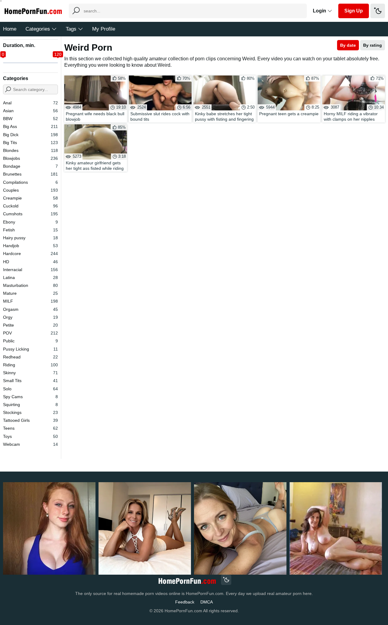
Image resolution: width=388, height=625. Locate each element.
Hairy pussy (30, 237)
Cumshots (30, 213)
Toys (30, 436)
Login (320, 10)
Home (9, 29)
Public (30, 340)
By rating (372, 45)
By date (348, 45)
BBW (30, 118)
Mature (30, 293)
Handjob (30, 245)
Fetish (30, 229)
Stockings (30, 412)
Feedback (184, 602)
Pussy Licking (30, 349)
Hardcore (30, 253)
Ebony (30, 222)
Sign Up (353, 10)
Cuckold (30, 205)
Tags (71, 29)
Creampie (30, 198)
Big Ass (30, 126)
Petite (30, 325)
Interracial (30, 269)
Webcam (30, 444)
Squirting (30, 404)
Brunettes (30, 174)
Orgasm (30, 309)
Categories (37, 29)
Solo (30, 388)
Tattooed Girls (30, 420)
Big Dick (30, 134)
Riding (30, 364)
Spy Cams (30, 396)
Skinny (30, 372)
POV (30, 333)
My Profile (103, 29)
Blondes (30, 150)
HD (30, 261)
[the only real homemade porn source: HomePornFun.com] (187, 580)
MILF (30, 301)
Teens (30, 428)
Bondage (30, 166)
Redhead (30, 357)
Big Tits (30, 142)
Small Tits (30, 380)
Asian (30, 110)
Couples (30, 190)
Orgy (30, 317)
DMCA (206, 602)
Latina (30, 277)
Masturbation (30, 285)
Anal (30, 102)
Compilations (30, 182)
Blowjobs (30, 158)
